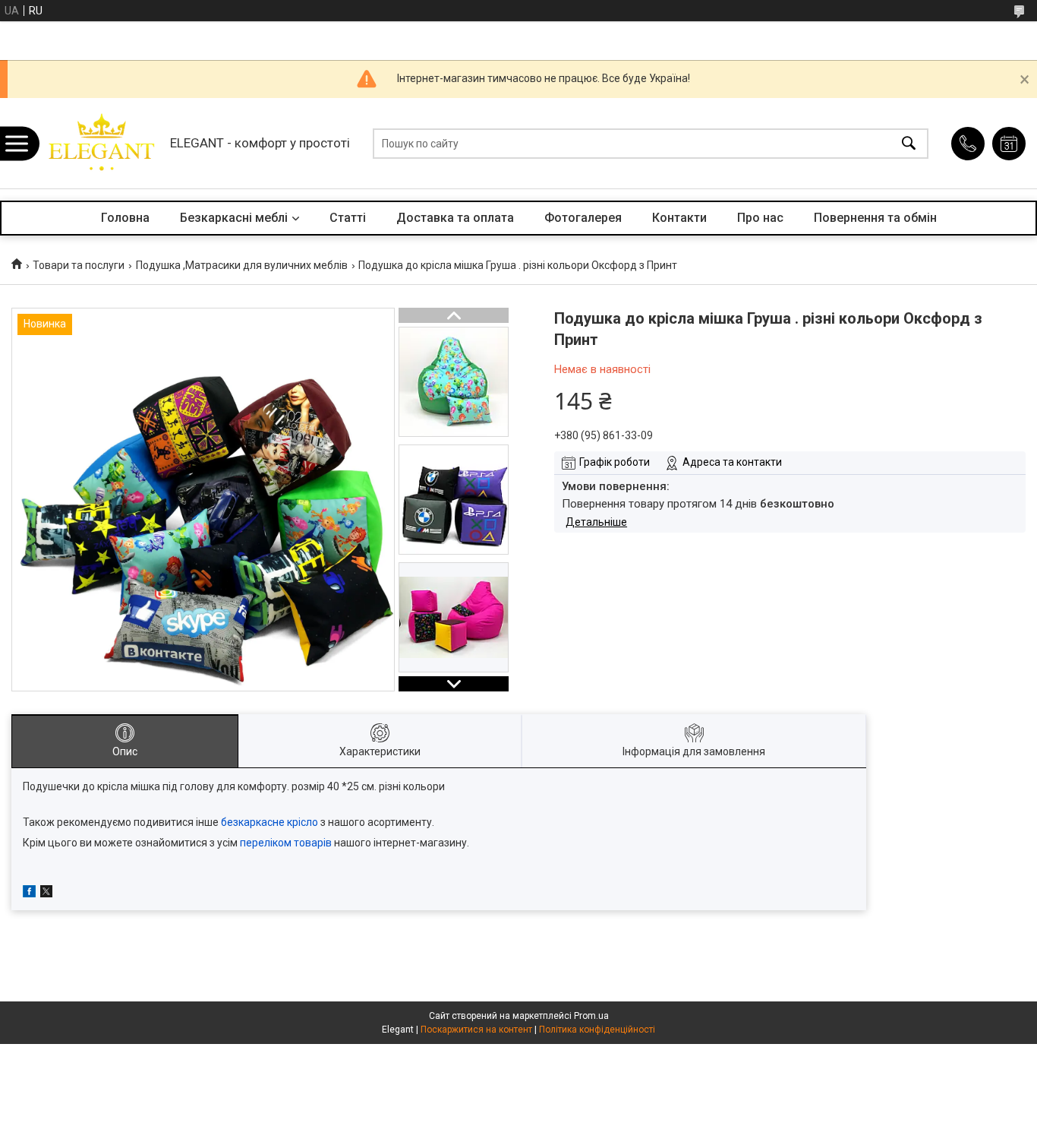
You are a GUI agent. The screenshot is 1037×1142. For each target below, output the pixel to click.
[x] (46, 893)
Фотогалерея (583, 217)
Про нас (760, 217)
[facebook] (29, 893)
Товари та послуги (79, 265)
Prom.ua (591, 1016)
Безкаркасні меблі (234, 217)
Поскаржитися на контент (476, 1029)
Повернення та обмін (875, 217)
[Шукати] (908, 143)
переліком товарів (286, 843)
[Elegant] (100, 143)
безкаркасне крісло (269, 822)
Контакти (679, 217)
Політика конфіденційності (597, 1029)
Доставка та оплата (455, 217)
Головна (125, 217)
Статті (347, 217)
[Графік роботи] (1009, 143)
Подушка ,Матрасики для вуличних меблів (242, 265)
